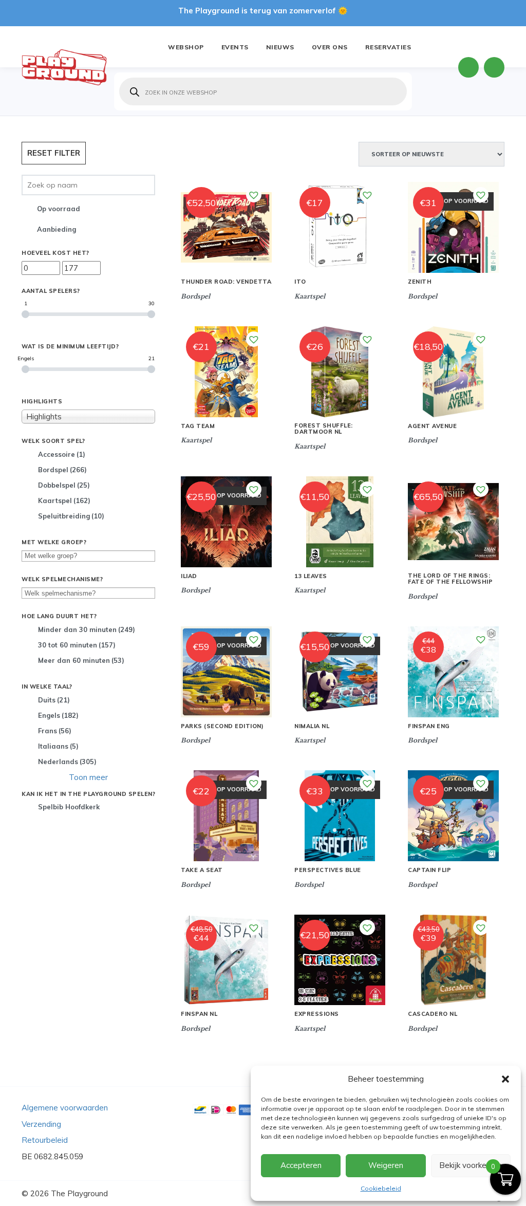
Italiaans (58, 746)
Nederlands (67, 761)
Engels (58, 715)
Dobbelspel (64, 485)
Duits (54, 700)
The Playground (79, 1193)
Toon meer (88, 777)
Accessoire (61, 454)
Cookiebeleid (381, 1188)
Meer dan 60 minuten (81, 660)
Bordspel (62, 470)
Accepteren (301, 1165)
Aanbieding (56, 229)
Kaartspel (64, 500)
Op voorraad (58, 209)
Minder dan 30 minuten (86, 629)
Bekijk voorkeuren (470, 1165)
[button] (505, 1079)
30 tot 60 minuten (77, 645)
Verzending (41, 1124)
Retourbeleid (45, 1140)
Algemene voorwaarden (65, 1107)
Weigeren (385, 1165)
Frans (54, 731)
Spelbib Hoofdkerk (69, 807)
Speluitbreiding (71, 516)
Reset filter (53, 153)
